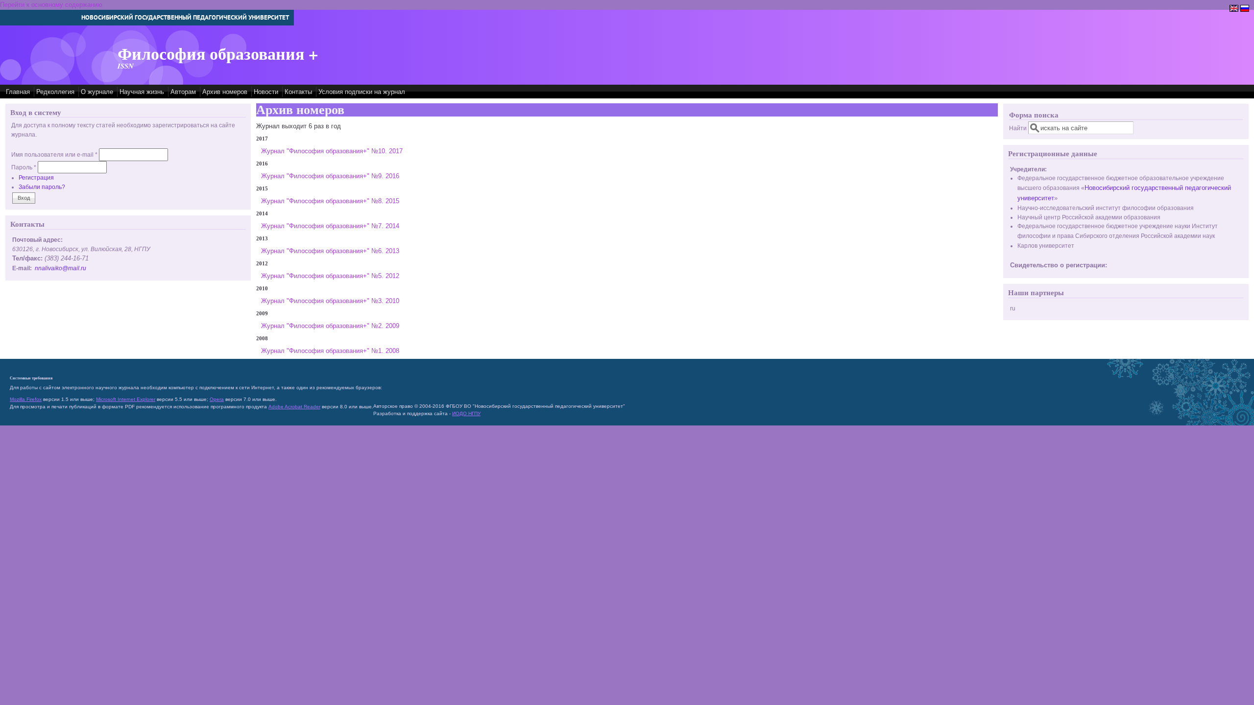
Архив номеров (224, 91)
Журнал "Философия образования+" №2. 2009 (330, 325)
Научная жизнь (142, 91)
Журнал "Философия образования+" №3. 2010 (330, 301)
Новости (266, 91)
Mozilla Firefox (26, 399)
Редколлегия (55, 91)
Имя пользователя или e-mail (54, 154)
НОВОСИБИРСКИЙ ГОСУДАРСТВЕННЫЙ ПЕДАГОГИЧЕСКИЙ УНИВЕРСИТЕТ (185, 17)
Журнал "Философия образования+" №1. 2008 (330, 350)
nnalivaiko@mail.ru (60, 268)
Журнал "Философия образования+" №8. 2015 (330, 201)
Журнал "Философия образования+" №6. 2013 (330, 251)
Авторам (183, 91)
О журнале (97, 91)
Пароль (23, 167)
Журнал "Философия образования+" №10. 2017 (332, 151)
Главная (18, 91)
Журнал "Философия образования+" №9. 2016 (330, 176)
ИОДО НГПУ (466, 413)
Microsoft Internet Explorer (125, 399)
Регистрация (36, 177)
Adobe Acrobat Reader (294, 406)
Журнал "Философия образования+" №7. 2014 (330, 226)
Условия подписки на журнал (361, 91)
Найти (1018, 128)
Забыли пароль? (42, 187)
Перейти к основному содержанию (51, 4)
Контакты (298, 91)
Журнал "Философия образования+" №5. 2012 (330, 276)
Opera (217, 399)
